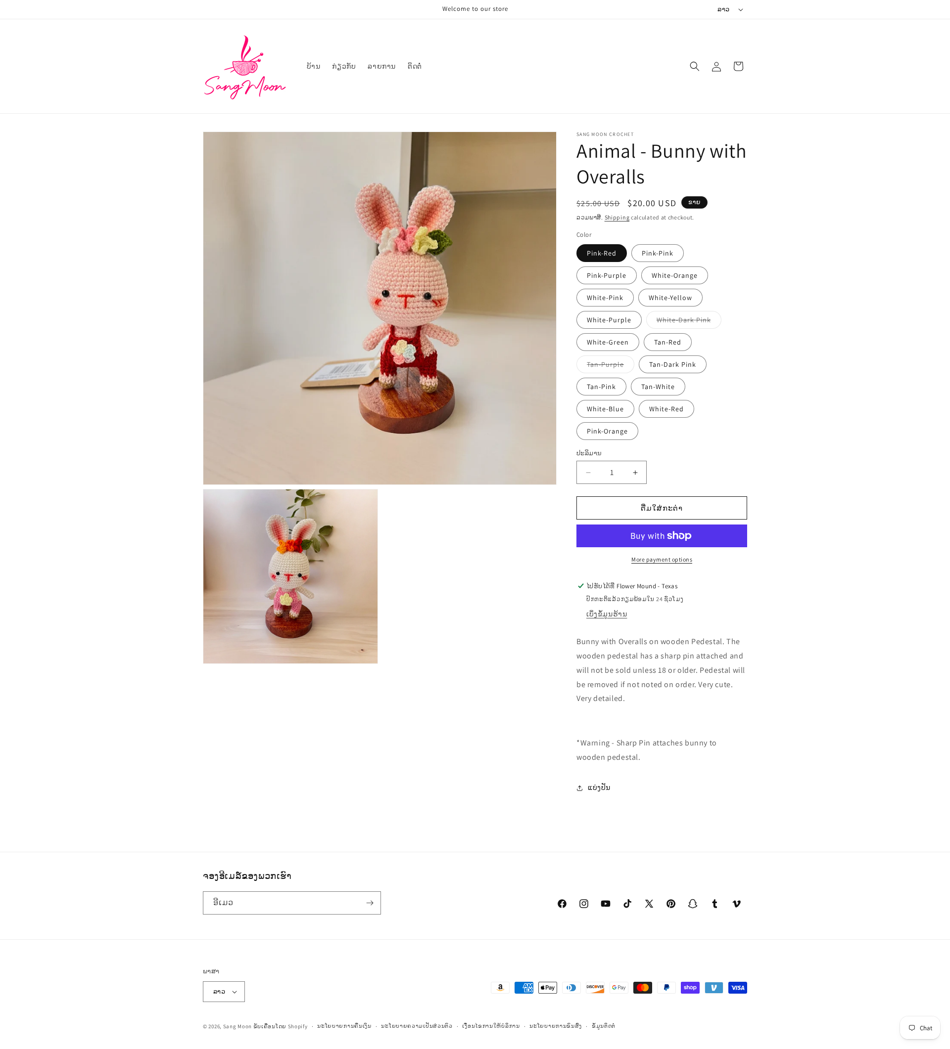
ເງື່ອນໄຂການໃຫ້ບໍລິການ (491, 1025)
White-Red (666, 408)
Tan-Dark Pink (672, 364)
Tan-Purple (610, 366)
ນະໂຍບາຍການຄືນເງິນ (344, 1025)
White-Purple (609, 319)
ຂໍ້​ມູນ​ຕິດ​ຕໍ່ (604, 1025)
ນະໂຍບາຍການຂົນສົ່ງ (555, 1025)
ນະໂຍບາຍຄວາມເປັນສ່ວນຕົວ (416, 1025)
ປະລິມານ (589, 453)
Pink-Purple (606, 275)
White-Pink (605, 297)
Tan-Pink (601, 386)
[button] (695, 66)
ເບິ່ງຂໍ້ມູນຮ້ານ (606, 614)
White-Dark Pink (689, 322)
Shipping (617, 217)
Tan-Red (667, 342)
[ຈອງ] (369, 903)
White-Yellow (670, 297)
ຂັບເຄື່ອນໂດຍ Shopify (280, 1026)
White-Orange (675, 275)
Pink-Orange (607, 431)
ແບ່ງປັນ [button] (599, 787)
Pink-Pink (657, 253)
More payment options (661, 559)
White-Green (608, 342)
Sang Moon (237, 1026)
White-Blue (605, 408)
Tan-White (658, 386)
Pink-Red (602, 253)
